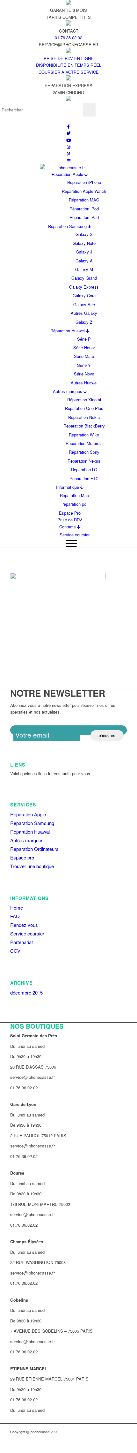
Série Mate (84, 356)
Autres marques (68, 391)
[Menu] (69, 543)
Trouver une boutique (32, 866)
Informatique (68, 487)
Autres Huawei (84, 383)
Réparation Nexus (84, 461)
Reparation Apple (28, 814)
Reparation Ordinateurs (34, 848)
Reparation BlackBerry (84, 426)
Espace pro (22, 857)
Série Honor (84, 347)
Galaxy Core (84, 295)
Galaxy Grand (84, 278)
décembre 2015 (26, 992)
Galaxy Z (84, 322)
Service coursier (75, 535)
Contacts (68, 527)
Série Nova (84, 374)
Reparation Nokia (84, 417)
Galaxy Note (84, 243)
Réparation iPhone (84, 182)
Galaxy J (84, 252)
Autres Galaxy (84, 313)
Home (16, 907)
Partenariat (21, 942)
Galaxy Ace (84, 304)
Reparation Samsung (32, 823)
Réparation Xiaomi (84, 400)
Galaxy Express (84, 287)
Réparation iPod (84, 209)
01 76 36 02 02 (68, 37)
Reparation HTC (83, 478)
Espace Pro (70, 513)
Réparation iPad (84, 217)
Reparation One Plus (84, 408)
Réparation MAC (84, 200)
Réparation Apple (68, 174)
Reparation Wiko (84, 435)
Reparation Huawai (30, 831)
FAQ (15, 916)
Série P (84, 339)
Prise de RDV (69, 520)
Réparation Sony (84, 452)
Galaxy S (84, 234)
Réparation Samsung (68, 226)
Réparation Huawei (68, 331)
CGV (15, 950)
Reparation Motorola (84, 443)
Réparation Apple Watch (84, 191)
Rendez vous (24, 924)
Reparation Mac (74, 495)
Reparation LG (84, 469)
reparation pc (74, 504)
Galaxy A (84, 261)
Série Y (84, 365)
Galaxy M (84, 269)
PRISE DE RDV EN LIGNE (69, 58)
